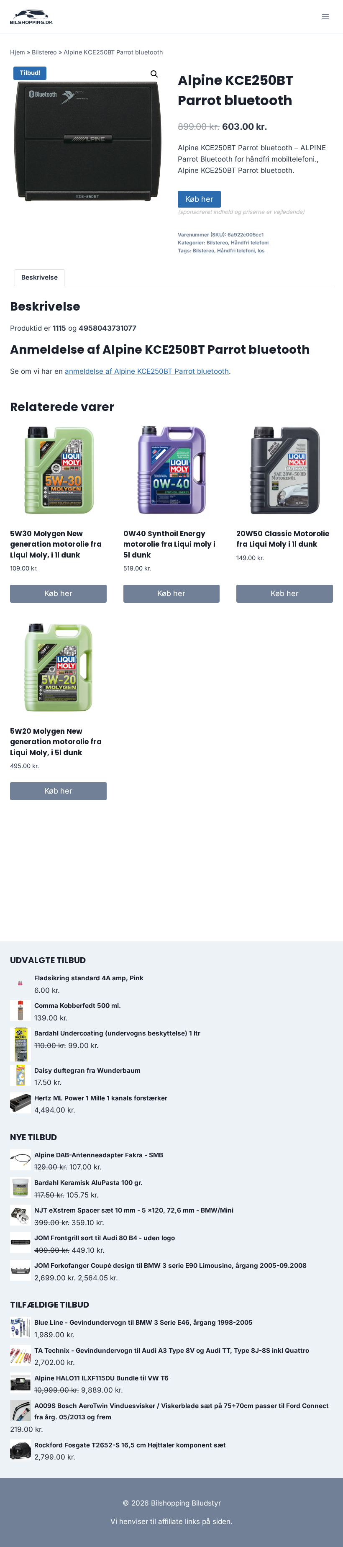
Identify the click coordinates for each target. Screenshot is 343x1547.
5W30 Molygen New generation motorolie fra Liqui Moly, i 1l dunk (56, 544)
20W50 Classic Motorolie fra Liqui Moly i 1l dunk (282, 539)
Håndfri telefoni (250, 242)
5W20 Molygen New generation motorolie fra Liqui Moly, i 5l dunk (56, 742)
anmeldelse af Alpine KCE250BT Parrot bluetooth (147, 371)
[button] (154, 74)
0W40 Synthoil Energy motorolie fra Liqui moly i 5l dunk (169, 544)
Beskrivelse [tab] (39, 277)
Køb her (199, 199)
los (261, 250)
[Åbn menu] (325, 16)
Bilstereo (44, 52)
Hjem (17, 52)
